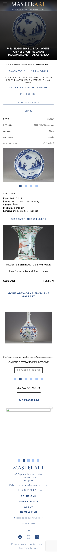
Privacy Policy (18, 544)
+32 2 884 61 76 (32, 490)
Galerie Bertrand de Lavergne (29, 87)
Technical (10, 193)
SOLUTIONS (28, 496)
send (28, 531)
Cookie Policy (36, 544)
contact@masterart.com (33, 485)
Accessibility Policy (29, 548)
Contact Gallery (28, 102)
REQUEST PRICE (28, 94)
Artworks (30, 64)
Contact (9, 281)
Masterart (10, 64)
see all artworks (29, 388)
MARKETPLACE (28, 501)
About (28, 507)
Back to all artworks (28, 71)
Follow (48, 281)
